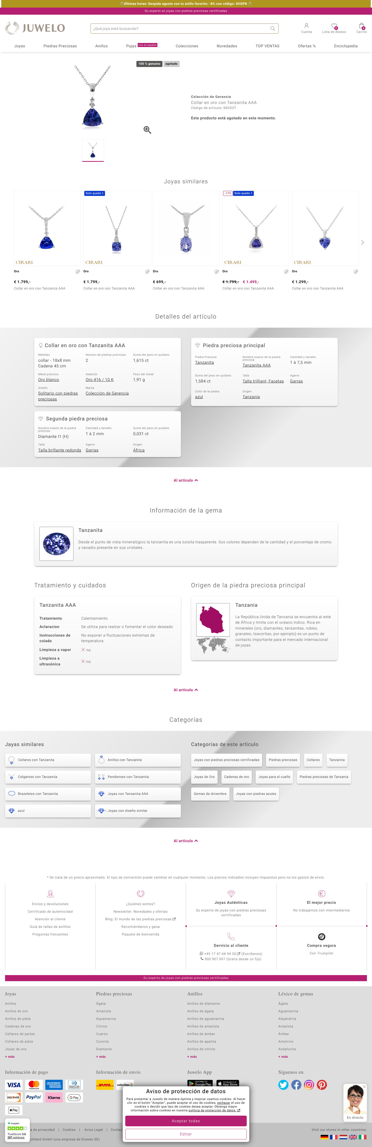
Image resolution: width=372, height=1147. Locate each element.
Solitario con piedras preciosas (58, 396)
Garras (296, 381)
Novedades (227, 46)
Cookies (69, 1130)
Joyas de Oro (204, 777)
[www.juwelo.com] (353, 1137)
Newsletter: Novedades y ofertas (141, 911)
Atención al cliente (50, 919)
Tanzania (251, 397)
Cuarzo (102, 1034)
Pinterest (322, 1085)
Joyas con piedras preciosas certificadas (226, 760)
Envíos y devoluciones (50, 904)
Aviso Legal (93, 1130)
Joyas (19, 46)
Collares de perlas (20, 1034)
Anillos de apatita (201, 1041)
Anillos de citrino (201, 1049)
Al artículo (183, 480)
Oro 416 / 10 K (100, 380)
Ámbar (283, 1034)
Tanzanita (204, 362)
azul (199, 397)
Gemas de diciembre (210, 794)
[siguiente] (361, 242)
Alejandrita (287, 1019)
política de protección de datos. (212, 1110)
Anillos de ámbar (201, 1034)
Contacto (118, 1130)
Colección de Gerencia (107, 393)
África (138, 450)
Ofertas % (307, 46)
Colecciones (187, 46)
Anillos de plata (18, 1019)
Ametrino (286, 1041)
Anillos (101, 46)
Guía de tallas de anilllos (50, 927)
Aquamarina (106, 1019)
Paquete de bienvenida (140, 934)
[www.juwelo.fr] (334, 1137)
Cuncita (102, 1041)
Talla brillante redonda (59, 450)
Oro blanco (48, 380)
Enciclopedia (346, 46)
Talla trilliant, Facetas (263, 381)
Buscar (273, 28)
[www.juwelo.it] (362, 1137)
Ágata (101, 1003)
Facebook (296, 1085)
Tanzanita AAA (257, 365)
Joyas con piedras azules (256, 794)
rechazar (223, 1103)
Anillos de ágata (200, 1011)
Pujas (141, 46)
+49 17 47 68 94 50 (220, 954)
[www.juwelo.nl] (343, 1137)
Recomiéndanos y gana (140, 927)
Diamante (104, 1049)
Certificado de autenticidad (50, 911)
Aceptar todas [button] (186, 1121)
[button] (306, 29)
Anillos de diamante (203, 1003)
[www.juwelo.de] (324, 1137)
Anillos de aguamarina (205, 1019)
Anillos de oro (16, 1011)
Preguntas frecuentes (50, 934)
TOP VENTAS (267, 46)
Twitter (283, 1085)
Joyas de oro (15, 1049)
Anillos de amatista (203, 1026)
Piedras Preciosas (60, 46)
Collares (313, 760)
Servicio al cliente (231, 946)
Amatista (103, 1011)
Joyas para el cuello (274, 777)
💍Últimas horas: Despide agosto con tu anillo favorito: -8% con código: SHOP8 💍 (186, 4)
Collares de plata (19, 1041)
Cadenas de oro (236, 777)
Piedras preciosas (283, 760)
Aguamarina (288, 1011)
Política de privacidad (37, 1130)
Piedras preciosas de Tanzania (324, 777)
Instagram (309, 1085)
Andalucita (287, 1049)
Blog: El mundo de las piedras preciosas (138, 919)
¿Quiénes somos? (140, 904)
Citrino (101, 1026)
